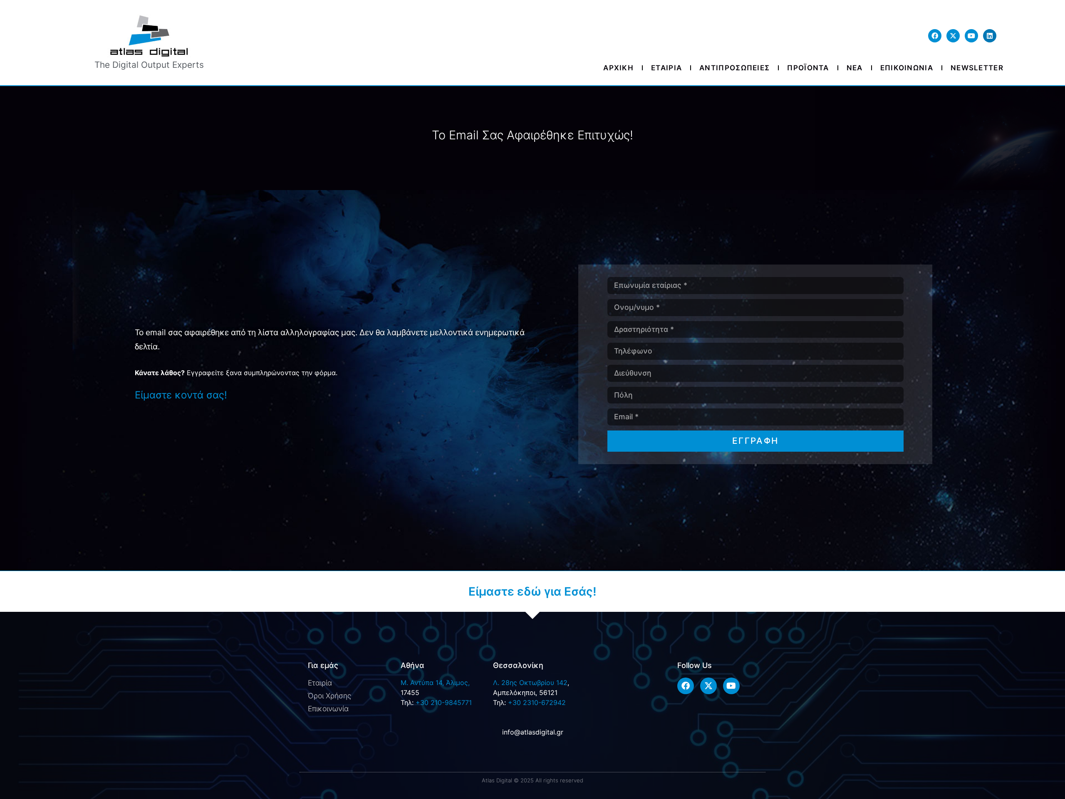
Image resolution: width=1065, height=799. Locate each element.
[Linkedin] (989, 35)
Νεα (855, 68)
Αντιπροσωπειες (734, 68)
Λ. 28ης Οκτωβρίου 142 (530, 682)
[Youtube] (971, 35)
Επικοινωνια (906, 68)
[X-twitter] (953, 35)
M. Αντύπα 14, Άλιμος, (435, 682)
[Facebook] (934, 35)
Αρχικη (618, 68)
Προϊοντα (808, 68)
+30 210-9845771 (444, 702)
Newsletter (977, 68)
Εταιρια (666, 68)
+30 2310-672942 (537, 702)
